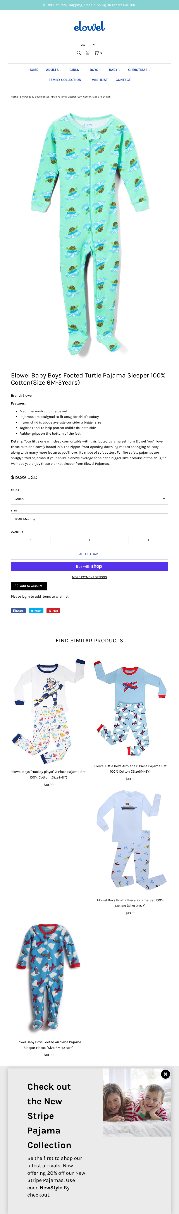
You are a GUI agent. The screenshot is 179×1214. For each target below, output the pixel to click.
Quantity (17, 531)
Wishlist (100, 80)
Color (15, 490)
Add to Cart (89, 554)
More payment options (89, 577)
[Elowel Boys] (48, 711)
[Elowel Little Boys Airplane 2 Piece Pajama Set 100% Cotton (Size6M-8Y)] (130, 708)
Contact (123, 80)
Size (14, 510)
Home (33, 70)
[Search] (79, 53)
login (26, 596)
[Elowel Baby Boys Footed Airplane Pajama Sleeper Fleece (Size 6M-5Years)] (48, 978)
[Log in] (87, 53)
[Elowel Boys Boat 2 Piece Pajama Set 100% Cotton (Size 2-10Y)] (130, 840)
